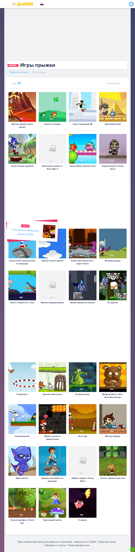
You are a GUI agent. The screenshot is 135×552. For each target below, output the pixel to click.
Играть (22, 116)
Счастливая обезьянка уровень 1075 (25, 232)
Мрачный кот (22, 478)
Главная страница (18, 72)
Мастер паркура (112, 436)
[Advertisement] (67, 35)
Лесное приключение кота (112, 478)
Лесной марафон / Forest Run (22, 521)
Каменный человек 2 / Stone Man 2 (52, 167)
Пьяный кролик (22, 436)
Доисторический (113, 124)
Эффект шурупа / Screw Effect (82, 479)
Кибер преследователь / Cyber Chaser (82, 262)
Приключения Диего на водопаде (52, 479)
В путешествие (83, 394)
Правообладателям (78, 545)
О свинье (82, 520)
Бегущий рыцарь (113, 261)
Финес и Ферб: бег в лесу (22, 302)
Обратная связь (107, 541)
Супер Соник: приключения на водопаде (22, 262)
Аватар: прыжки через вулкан (22, 125)
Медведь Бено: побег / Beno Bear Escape (112, 396)
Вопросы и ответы (56, 545)
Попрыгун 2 (22, 394)
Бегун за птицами (52, 124)
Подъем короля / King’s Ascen (113, 167)
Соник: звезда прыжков (22, 166)
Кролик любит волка (52, 394)
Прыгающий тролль (52, 520)
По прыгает (112, 302)
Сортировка (113, 83)
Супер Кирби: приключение (82, 166)
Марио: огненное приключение (52, 437)
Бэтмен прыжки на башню (82, 302)
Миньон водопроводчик (52, 302)
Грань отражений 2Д (82, 124)
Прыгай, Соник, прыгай (52, 261)
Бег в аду (82, 436)
